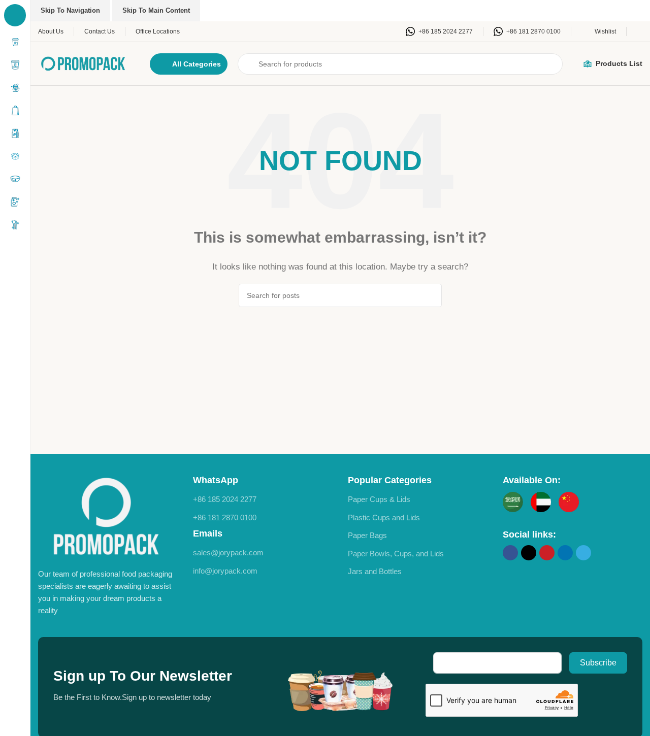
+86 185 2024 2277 (224, 499)
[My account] (639, 31)
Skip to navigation (70, 10)
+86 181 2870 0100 (224, 517)
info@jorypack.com (225, 570)
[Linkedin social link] (565, 552)
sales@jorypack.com (228, 552)
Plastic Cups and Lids (384, 517)
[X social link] (528, 552)
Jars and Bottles (375, 571)
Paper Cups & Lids (379, 499)
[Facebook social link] (510, 552)
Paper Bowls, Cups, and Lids (396, 553)
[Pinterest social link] (547, 552)
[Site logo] (83, 62)
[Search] (430, 295)
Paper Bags (367, 535)
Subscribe (598, 662)
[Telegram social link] (583, 552)
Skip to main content (156, 10)
